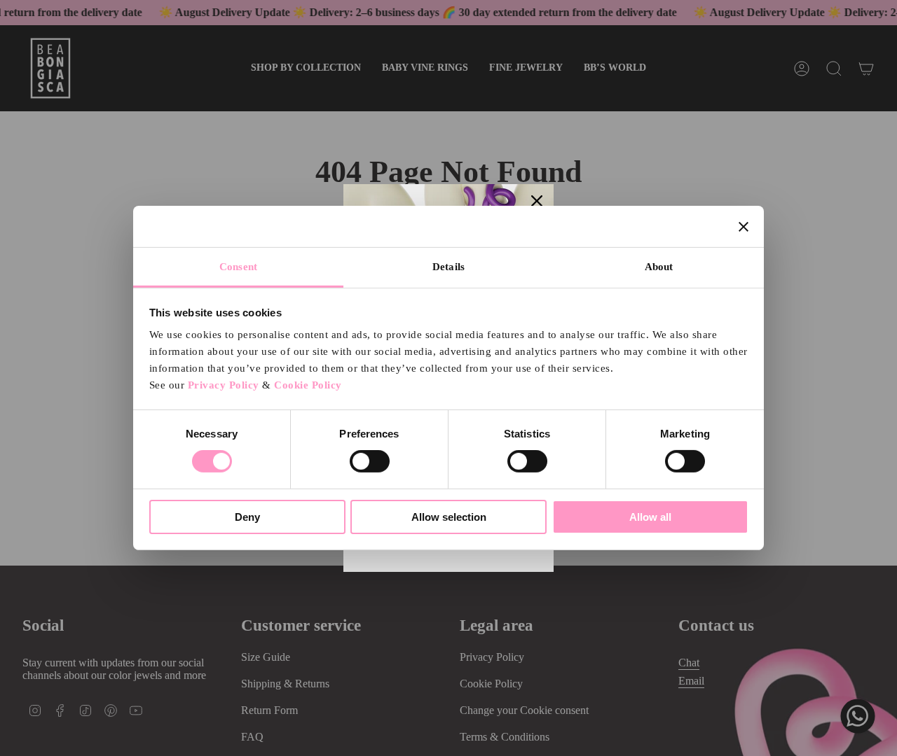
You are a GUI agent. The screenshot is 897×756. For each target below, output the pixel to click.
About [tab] (659, 266)
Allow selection (448, 517)
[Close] (537, 201)
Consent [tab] (238, 266)
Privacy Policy (223, 385)
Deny (247, 517)
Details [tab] (448, 266)
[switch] (370, 461)
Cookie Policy (308, 385)
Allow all (650, 517)
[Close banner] (743, 226)
